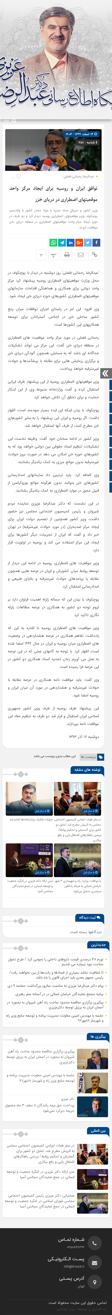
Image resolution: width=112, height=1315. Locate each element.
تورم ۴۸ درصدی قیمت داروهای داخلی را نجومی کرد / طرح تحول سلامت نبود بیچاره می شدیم (55, 961)
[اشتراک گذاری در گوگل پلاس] (79, 243)
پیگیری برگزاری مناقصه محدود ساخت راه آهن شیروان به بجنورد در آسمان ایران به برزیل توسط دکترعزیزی (55, 1004)
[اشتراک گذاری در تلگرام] (62, 243)
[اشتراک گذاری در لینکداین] (70, 243)
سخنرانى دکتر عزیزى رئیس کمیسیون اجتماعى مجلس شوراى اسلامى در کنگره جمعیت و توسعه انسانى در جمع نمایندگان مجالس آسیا (39, 1201)
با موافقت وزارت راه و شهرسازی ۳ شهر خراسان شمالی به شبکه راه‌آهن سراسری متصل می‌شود (78, 886)
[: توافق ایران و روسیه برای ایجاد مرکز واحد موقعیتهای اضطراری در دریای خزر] (80, 254)
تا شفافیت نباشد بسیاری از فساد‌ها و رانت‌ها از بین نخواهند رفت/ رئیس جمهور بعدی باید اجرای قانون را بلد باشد (56, 975)
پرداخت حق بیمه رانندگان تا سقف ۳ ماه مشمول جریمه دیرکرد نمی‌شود (39, 1108)
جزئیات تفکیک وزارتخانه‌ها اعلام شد (31, 819)
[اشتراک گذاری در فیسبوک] (96, 243)
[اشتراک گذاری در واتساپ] (53, 243)
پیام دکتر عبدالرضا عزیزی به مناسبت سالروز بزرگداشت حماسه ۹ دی (55, 986)
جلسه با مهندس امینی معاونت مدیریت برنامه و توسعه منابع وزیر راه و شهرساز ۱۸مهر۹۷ (54, 1018)
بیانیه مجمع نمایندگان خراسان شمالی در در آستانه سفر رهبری (59, 994)
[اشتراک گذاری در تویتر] (88, 243)
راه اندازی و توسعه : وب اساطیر (82, 1309)
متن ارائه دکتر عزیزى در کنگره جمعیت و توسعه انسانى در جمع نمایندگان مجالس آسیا (30, 886)
